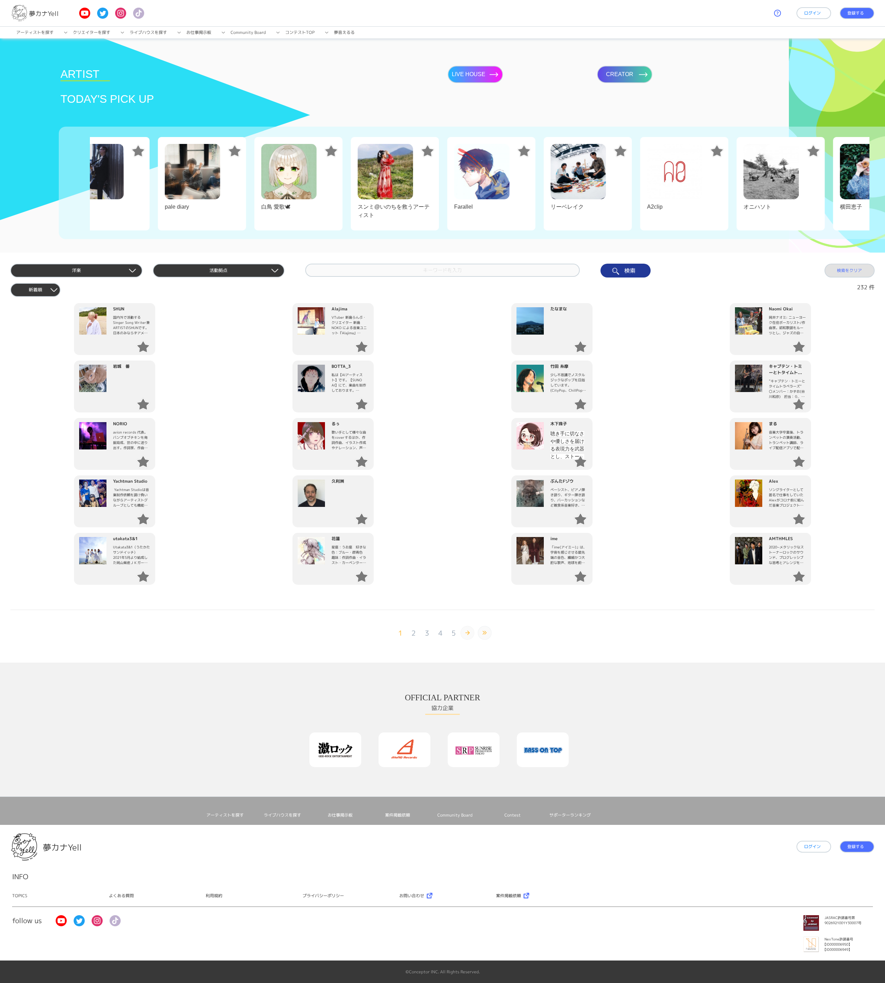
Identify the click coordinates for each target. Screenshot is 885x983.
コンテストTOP (300, 32)
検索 (629, 270)
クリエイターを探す (91, 32)
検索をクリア (849, 270)
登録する (855, 13)
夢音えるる (344, 32)
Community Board (248, 32)
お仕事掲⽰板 (198, 32)
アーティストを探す (35, 32)
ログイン (812, 13)
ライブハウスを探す (148, 32)
